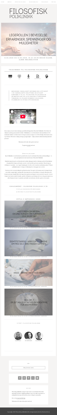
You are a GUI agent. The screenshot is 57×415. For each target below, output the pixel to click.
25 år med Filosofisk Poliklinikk (28, 191)
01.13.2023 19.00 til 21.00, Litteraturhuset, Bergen (28, 286)
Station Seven (46, 412)
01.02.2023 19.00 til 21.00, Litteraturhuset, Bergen (28, 256)
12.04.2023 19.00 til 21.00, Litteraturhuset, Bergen (28, 316)
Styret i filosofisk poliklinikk (28, 323)
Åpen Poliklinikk (28, 153)
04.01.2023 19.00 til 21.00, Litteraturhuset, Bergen (28, 228)
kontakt (29, 145)
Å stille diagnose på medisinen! (28, 189)
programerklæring (21, 398)
